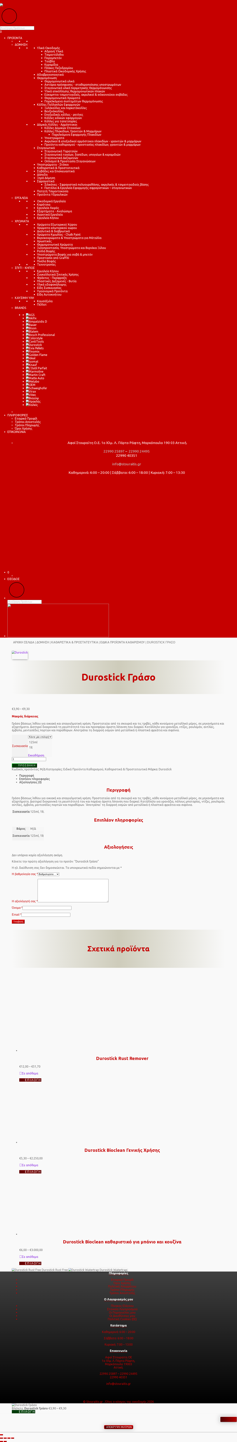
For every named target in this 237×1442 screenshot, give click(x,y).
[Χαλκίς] (32, 404)
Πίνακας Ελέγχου (122, 1305)
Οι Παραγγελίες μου (122, 1312)
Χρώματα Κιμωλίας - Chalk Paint (59, 234)
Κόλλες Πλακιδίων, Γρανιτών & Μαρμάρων (72, 131)
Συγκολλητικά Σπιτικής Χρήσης (58, 274)
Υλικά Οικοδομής (48, 48)
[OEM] (30, 384)
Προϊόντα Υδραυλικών (52, 194)
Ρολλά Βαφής (46, 251)
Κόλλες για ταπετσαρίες (60, 121)
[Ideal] (30, 358)
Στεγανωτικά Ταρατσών (61, 151)
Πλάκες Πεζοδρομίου (58, 68)
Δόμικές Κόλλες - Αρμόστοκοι (57, 124)
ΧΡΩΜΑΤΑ (22, 221)
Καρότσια (43, 204)
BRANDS (20, 307)
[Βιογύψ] (32, 398)
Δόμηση (42, 642)
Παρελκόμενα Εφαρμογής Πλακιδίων (76, 134)
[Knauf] (31, 364)
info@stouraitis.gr (126, 464)
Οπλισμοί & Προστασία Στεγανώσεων (70, 161)
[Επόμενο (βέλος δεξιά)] (5, 1441)
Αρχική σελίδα (23, 642)
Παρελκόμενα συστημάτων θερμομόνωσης (73, 101)
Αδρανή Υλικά (53, 51)
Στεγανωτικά (46, 148)
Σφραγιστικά (45, 181)
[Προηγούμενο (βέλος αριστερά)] (1, 1441)
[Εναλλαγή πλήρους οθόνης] (5, 1438)
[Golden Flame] (36, 354)
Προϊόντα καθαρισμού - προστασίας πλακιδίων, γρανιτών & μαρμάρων (92, 144)
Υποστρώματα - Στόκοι (53, 164)
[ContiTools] (35, 341)
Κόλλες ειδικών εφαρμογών (63, 118)
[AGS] (30, 314)
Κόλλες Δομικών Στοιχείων (62, 128)
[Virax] (31, 391)
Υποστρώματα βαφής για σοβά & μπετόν (65, 254)
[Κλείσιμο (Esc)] (12, 1438)
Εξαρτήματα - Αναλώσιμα (54, 211)
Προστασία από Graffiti (53, 257)
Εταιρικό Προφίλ (26, 418)
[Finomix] (32, 351)
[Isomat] (32, 361)
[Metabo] (32, 381)
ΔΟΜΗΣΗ (21, 44)
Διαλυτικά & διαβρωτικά (53, 231)
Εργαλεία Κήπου (48, 218)
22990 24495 (139, 451)
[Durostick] (34, 344)
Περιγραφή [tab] (26, 775)
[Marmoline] (34, 371)
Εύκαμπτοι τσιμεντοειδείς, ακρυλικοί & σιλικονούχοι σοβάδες (86, 94)
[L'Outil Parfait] (36, 368)
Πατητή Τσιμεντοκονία (52, 191)
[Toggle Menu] (1, 2)
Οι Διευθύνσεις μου (122, 1315)
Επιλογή (33, 1080)
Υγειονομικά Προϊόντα (52, 291)
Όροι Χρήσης (23, 428)
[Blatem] (32, 331)
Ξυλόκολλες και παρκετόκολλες (65, 108)
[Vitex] (31, 394)
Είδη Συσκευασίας (49, 287)
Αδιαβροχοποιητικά (50, 74)
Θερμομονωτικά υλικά (59, 81)
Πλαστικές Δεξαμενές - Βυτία (56, 281)
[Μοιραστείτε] (8, 1438)
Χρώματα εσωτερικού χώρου (57, 228)
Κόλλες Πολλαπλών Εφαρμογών (58, 104)
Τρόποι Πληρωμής (27, 425)
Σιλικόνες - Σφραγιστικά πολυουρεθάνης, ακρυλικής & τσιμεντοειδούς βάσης (96, 184)
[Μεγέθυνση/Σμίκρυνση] (1, 1438)
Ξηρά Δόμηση (46, 178)
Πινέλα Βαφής (46, 261)
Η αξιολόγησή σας (25, 901)
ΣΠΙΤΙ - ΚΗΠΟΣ (25, 267)
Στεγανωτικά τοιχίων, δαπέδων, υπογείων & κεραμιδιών (82, 154)
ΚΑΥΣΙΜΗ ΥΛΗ (24, 297)
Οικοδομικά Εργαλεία (51, 201)
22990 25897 (114, 451)
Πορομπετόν (53, 58)
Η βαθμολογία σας (25, 874)
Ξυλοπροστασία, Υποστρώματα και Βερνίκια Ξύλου (71, 247)
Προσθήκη (27, 765)
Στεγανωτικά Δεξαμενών (61, 158)
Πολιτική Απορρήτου (122, 1286)
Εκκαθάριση (36, 755)
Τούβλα (49, 61)
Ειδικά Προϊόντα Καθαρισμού (122, 642)
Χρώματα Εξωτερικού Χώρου (57, 224)
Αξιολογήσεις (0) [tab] (30, 782)
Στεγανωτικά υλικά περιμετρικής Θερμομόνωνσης (78, 88)
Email (16, 914)
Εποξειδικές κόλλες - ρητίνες (63, 114)
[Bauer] (31, 324)
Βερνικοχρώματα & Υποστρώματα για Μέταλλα (69, 238)
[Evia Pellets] (35, 348)
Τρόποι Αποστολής (28, 421)
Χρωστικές (44, 241)
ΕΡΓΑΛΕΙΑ (21, 198)
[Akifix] (31, 318)
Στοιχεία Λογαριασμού (122, 1309)
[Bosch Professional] (40, 334)
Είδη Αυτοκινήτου (49, 294)
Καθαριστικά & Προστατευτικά (58, 168)
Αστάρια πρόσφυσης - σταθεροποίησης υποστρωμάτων (82, 84)
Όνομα (17, 907)
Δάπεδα (42, 174)
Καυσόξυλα (45, 301)
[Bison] (31, 328)
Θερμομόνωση (47, 78)
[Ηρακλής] (33, 401)
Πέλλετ (42, 304)
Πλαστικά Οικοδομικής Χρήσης (65, 71)
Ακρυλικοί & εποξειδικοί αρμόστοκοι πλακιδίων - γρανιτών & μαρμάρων (92, 141)
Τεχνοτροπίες (46, 264)
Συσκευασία (20, 746)
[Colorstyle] (34, 338)
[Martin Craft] (35, 374)
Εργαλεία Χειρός (48, 208)
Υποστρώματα (54, 138)
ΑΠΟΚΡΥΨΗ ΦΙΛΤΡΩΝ (119, 1427)
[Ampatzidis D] (36, 321)
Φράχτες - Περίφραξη (52, 277)
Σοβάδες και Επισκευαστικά (56, 171)
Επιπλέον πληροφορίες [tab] (34, 779)
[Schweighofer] (36, 388)
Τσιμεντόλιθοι (54, 54)
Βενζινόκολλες (54, 111)
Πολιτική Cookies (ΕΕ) (122, 1319)
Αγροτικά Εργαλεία (50, 214)
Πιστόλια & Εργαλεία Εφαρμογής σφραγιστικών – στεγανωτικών (88, 188)
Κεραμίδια (51, 64)
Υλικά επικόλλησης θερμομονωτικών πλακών (74, 91)
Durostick (165, 769)
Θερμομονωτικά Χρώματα (62, 98)
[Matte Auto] (35, 378)
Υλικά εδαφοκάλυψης (51, 284)
